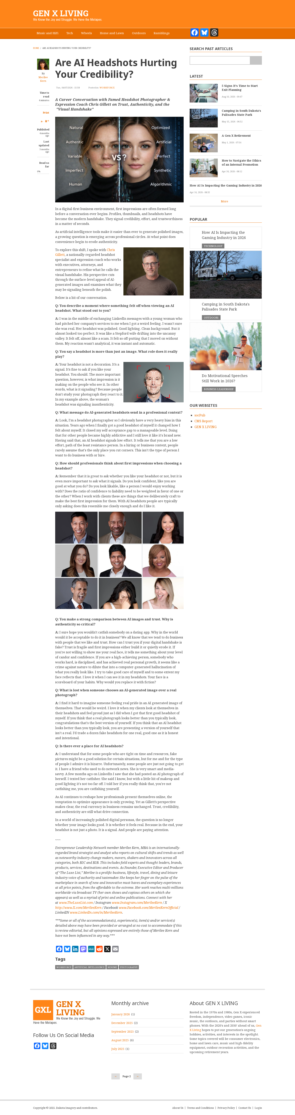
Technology (213, 246)
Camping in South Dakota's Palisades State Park (241, 113)
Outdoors (139, 33)
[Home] (43, 1010)
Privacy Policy (226, 1108)
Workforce (107, 87)
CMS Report (203, 421)
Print (46, 112)
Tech (69, 33)
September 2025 (122, 1031)
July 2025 (117, 1049)
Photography (129, 967)
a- (42, 121)
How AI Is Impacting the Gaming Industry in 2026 (226, 185)
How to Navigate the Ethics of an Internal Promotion (241, 162)
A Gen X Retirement (236, 135)
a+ (47, 120)
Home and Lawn (112, 33)
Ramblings (162, 33)
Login (258, 1108)
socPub (199, 415)
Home (36, 48)
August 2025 (120, 1040)
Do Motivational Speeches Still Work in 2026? (225, 378)
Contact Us (244, 1108)
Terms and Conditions (200, 1108)
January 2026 (120, 1014)
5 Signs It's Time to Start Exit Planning (240, 88)
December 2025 (122, 1023)
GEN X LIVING (60, 13)
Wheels (86, 33)
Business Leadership (219, 389)
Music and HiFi (47, 33)
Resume (112, 967)
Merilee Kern (43, 79)
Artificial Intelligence (89, 967)
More (224, 201)
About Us (177, 1108)
